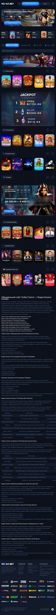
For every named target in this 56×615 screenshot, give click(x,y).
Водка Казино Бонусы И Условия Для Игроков (13, 322)
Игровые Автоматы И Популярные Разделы (13, 320)
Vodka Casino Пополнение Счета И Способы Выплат (15, 327)
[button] (3, 45)
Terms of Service (43, 575)
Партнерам (30, 572)
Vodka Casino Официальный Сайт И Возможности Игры (16, 316)
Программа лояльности (21, 568)
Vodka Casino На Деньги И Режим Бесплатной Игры (15, 323)
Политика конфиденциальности (33, 570)
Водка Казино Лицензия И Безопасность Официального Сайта (18, 329)
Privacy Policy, (47, 573)
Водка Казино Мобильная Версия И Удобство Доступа (16, 325)
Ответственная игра (32, 567)
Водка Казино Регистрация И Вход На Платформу (14, 318)
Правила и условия (32, 565)
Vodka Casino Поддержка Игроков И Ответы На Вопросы (16, 331)
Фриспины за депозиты (21, 573)
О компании (21, 565)
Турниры (20, 570)
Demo (6, 88)
